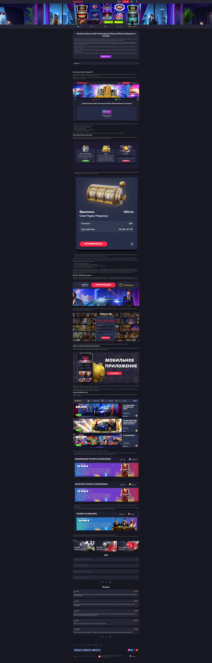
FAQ (100, 645)
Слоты (75, 645)
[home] (78, 2)
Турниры (89, 645)
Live (79, 645)
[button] (210, 14)
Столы (83, 645)
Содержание (95, 645)
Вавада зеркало (106, 56)
